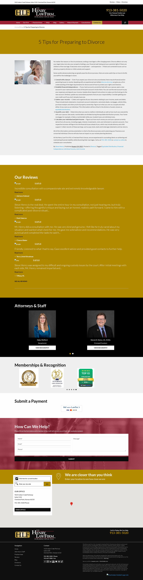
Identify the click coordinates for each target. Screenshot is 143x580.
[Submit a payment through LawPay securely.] (71, 408)
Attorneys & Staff (20, 551)
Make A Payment (72, 22)
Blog (54, 22)
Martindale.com (104, 561)
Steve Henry (60, 146)
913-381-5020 (116, 10)
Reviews (112, 2)
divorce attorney (106, 82)
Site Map (106, 558)
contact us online (119, 140)
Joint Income (80, 149)
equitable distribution (62, 109)
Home (18, 22)
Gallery (61, 22)
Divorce (93, 146)
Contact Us (97, 22)
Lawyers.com (94, 561)
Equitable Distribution (109, 146)
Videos (118, 2)
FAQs (48, 22)
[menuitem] (18, 22)
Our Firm (26, 22)
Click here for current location (28, 478)
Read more (19, 192)
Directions (125, 2)
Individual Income (70, 149)
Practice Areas (37, 22)
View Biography (42, 348)
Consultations (85, 22)
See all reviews (21, 281)
